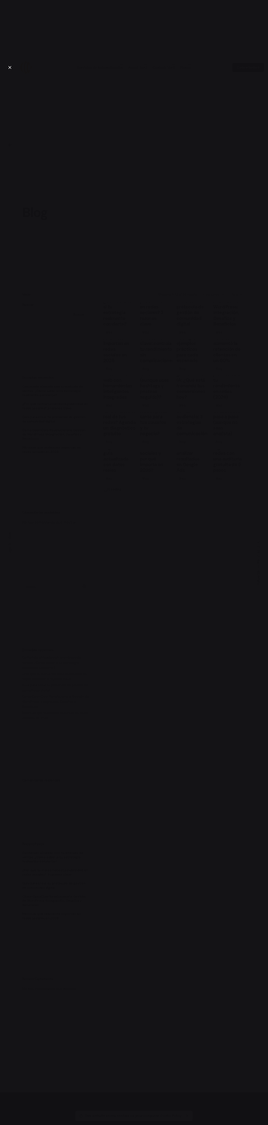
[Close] (10, 67)
